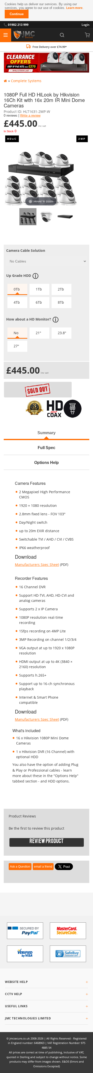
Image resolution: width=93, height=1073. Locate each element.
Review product (46, 842)
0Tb (17, 289)
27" (16, 346)
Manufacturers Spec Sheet (37, 564)
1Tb (39, 289)
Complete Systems (26, 80)
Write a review (30, 115)
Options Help (46, 462)
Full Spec (46, 448)
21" (38, 332)
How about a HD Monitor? (28, 319)
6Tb (39, 302)
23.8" (62, 332)
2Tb (61, 289)
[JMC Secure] (24, 35)
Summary (46, 433)
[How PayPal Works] (25, 930)
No (16, 332)
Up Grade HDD (18, 275)
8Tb (61, 302)
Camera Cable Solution (25, 250)
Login (86, 25)
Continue (17, 14)
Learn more (74, 8)
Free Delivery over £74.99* (49, 47)
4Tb (17, 302)
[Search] (62, 35)
